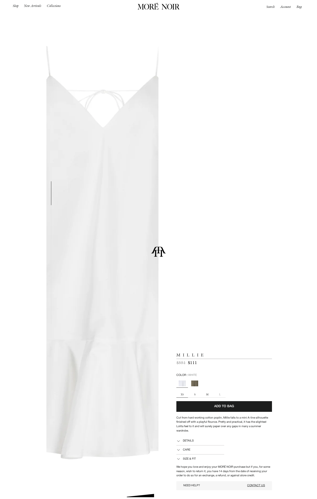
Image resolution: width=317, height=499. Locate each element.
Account (285, 7)
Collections (54, 6)
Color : (186, 375)
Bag (299, 7)
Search (270, 7)
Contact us (256, 485)
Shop (16, 6)
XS (182, 394)
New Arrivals (32, 6)
